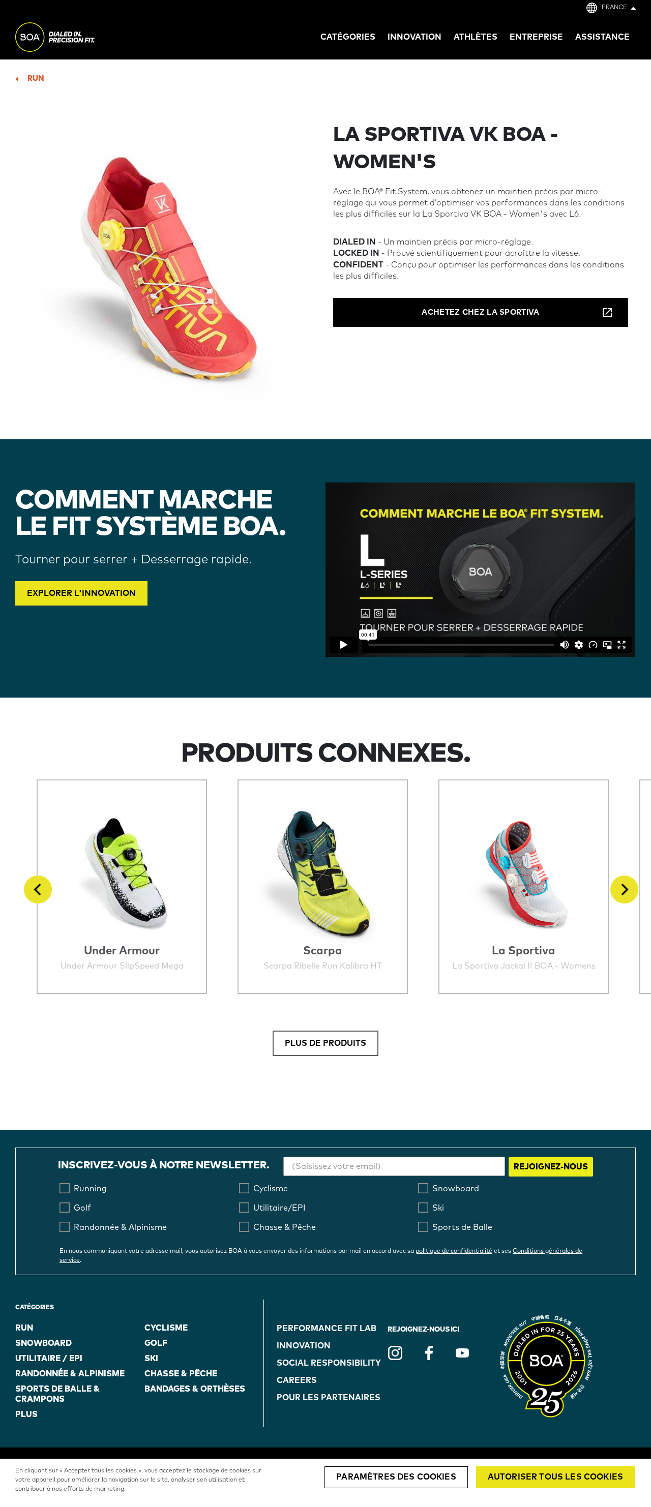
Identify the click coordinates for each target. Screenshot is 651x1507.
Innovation (304, 1346)
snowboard (43, 1343)
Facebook (428, 1353)
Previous (38, 889)
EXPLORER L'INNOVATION (81, 593)
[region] (325, 1483)
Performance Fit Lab (326, 1328)
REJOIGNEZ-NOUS (551, 1167)
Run (35, 78)
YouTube (462, 1353)
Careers (297, 1380)
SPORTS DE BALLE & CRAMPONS (57, 1394)
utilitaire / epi (48, 1358)
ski (151, 1358)
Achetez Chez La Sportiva (480, 312)
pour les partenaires (328, 1398)
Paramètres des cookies (396, 1477)
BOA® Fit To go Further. (77, 38)
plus (26, 1414)
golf (155, 1343)
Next (624, 889)
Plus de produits (325, 1043)
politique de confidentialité (454, 1251)
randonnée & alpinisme (70, 1374)
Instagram (395, 1353)
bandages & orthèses (194, 1389)
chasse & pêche (180, 1374)
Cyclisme (166, 1328)
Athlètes (475, 37)
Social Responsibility (329, 1363)
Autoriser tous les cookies (555, 1477)
